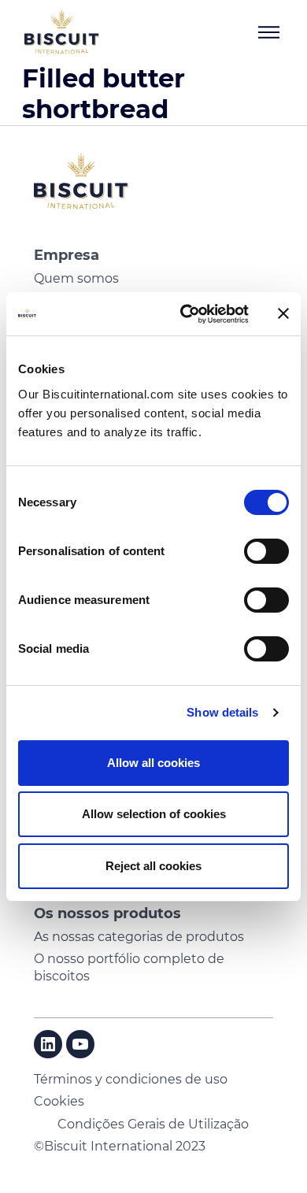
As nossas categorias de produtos (139, 936)
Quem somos (76, 278)
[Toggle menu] (268, 32)
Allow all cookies (153, 762)
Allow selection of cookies (154, 814)
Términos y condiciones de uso (130, 1079)
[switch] (266, 551)
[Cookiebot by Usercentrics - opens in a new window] (186, 314)
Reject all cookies (153, 866)
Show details (222, 712)
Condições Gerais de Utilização (153, 1124)
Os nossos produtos (107, 913)
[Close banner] (283, 313)
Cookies (59, 1101)
